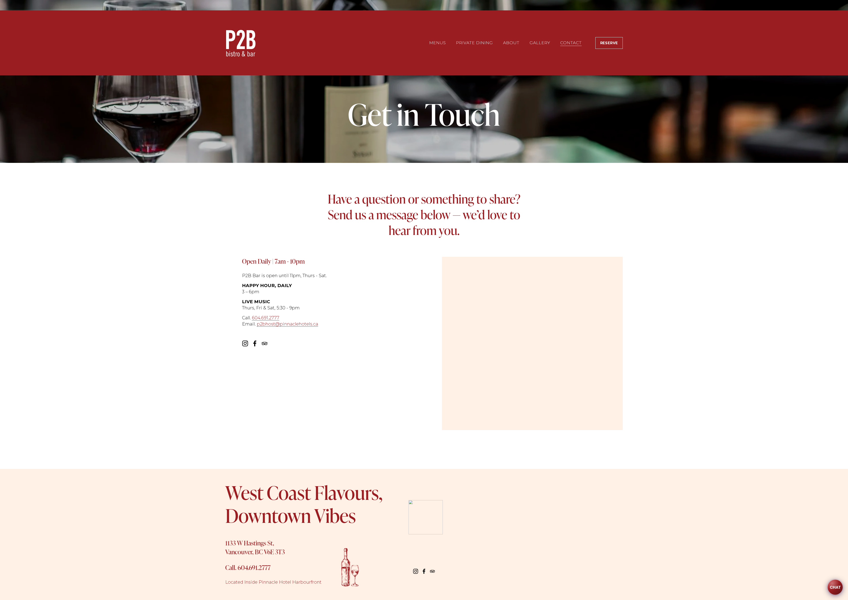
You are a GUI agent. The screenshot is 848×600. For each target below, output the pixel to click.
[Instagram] (245, 343)
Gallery (540, 42)
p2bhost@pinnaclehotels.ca (287, 324)
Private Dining (474, 42)
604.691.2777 (265, 317)
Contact (571, 42)
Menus (437, 42)
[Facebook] (255, 343)
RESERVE (609, 43)
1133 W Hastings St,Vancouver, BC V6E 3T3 (255, 547)
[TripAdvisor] (264, 343)
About (511, 42)
